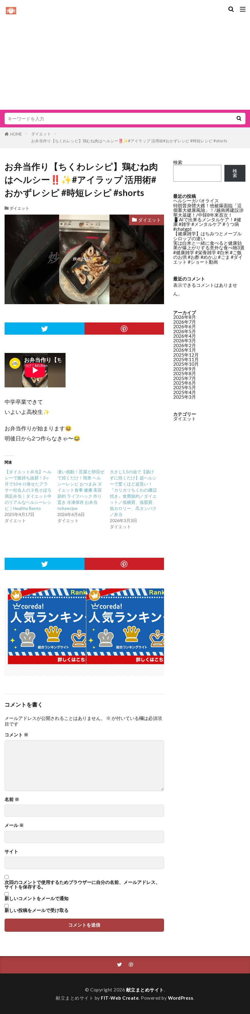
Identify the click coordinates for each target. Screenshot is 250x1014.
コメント (16, 734)
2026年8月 (184, 317)
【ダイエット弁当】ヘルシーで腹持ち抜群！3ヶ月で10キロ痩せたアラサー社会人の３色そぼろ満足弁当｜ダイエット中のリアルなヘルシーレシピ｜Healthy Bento (28, 490)
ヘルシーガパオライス (196, 200)
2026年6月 (184, 326)
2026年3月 (184, 340)
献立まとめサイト (145, 989)
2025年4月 (184, 392)
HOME (16, 134)
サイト (11, 851)
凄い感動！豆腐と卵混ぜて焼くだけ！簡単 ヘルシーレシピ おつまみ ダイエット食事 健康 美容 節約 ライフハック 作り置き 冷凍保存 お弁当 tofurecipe (80, 490)
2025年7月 (184, 378)
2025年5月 (184, 387)
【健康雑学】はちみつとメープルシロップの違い (207, 236)
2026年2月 (184, 345)
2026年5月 (184, 331)
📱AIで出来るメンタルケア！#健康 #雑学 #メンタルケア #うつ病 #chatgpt (207, 224)
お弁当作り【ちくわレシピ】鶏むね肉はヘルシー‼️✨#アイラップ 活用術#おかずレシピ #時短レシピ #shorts (129, 140)
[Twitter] (44, 328)
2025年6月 (184, 383)
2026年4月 (184, 336)
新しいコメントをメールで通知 (37, 898)
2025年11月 (186, 359)
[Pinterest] (124, 328)
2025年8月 (184, 373)
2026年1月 (184, 350)
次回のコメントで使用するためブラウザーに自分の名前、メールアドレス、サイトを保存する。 (82, 884)
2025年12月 (186, 355)
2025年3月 (184, 397)
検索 (177, 162)
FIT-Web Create (120, 998)
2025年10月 (186, 364)
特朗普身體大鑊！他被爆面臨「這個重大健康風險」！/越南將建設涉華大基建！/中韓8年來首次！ (208, 210)
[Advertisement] (125, 61)
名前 (12, 799)
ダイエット (41, 133)
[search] (238, 118)
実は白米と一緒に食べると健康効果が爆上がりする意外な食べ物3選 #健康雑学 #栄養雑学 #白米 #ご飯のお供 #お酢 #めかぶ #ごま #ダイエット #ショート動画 (209, 252)
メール (14, 825)
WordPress (180, 998)
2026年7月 (184, 322)
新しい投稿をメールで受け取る (37, 910)
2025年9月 (184, 369)
